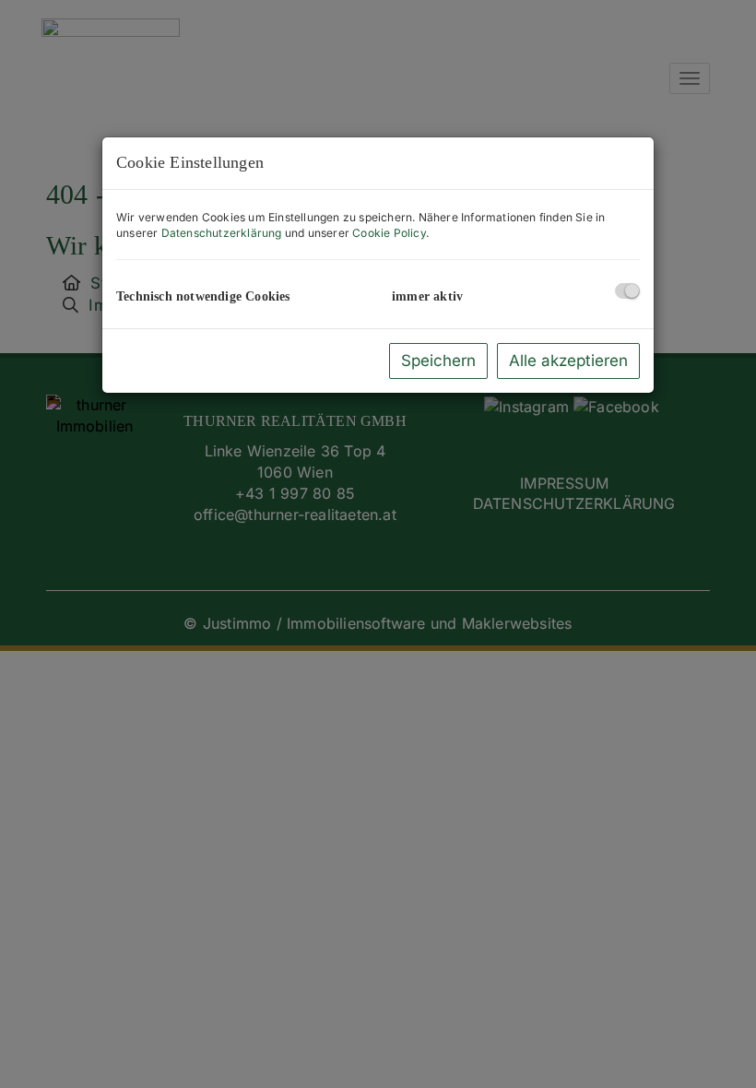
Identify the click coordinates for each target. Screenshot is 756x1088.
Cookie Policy (389, 233)
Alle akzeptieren (568, 360)
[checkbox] (627, 291)
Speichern (438, 360)
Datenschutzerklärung (221, 233)
